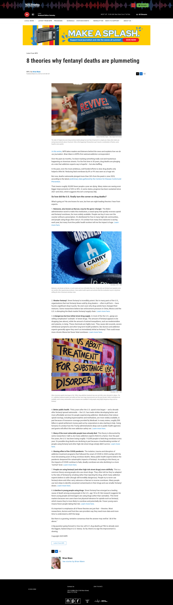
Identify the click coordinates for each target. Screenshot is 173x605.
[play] (27, 14)
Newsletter (98, 21)
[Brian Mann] (55, 563)
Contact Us (70, 586)
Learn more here (103, 311)
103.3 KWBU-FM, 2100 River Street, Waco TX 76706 (78, 591)
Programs (58, 21)
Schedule (70, 21)
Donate (143, 5)
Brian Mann (36, 72)
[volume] (33, 14)
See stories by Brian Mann (73, 561)
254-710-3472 (98, 586)
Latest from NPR (45, 21)
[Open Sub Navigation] (35, 21)
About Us (127, 21)
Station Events (82, 21)
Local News (29, 21)
